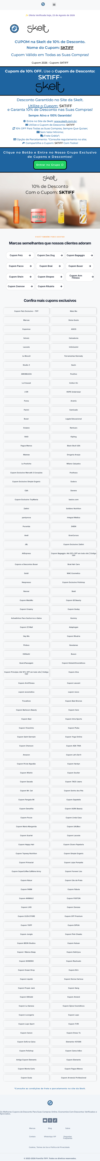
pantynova (26, 517)
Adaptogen (73, 627)
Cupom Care (73, 710)
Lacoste (26, 347)
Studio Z (26, 365)
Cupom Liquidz (26, 979)
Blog (50, 1128)
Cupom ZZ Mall (26, 627)
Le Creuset (26, 383)
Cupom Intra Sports (73, 719)
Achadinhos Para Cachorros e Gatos (26, 618)
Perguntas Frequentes (67, 1137)
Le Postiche (26, 464)
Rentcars (73, 428)
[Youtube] (45, 1120)
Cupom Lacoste (73, 835)
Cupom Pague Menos (74, 1069)
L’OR (26, 392)
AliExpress (26, 553)
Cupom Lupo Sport (26, 1024)
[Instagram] (50, 1120)
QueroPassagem (26, 663)
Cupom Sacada (26, 782)
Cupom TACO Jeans (73, 782)
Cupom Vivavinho (26, 728)
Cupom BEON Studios (26, 943)
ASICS (73, 329)
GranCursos (74, 535)
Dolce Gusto (74, 320)
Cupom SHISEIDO (26, 961)
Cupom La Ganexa (26, 1006)
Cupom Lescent (73, 683)
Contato (32, 1136)
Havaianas (73, 645)
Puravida (26, 526)
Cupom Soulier (73, 773)
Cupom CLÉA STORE (26, 916)
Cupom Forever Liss (73, 871)
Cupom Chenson (26, 746)
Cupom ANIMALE (26, 898)
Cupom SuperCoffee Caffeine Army (26, 871)
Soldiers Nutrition (73, 508)
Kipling (74, 437)
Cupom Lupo (73, 1015)
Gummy (73, 618)
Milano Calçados (74, 464)
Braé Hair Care (74, 564)
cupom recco (73, 692)
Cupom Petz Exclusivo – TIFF (26, 311)
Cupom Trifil (73, 1024)
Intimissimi (73, 347)
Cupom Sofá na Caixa (26, 1042)
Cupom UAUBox (73, 826)
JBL (26, 544)
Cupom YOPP (26, 925)
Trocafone (26, 701)
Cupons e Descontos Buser (26, 564)
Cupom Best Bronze (73, 701)
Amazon (26, 755)
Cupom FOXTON (73, 898)
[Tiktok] (55, 1120)
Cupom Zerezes (73, 907)
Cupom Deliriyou (74, 952)
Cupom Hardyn (73, 764)
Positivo (73, 374)
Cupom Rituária (73, 636)
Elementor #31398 (73, 1042)
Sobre (67, 1128)
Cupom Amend (73, 997)
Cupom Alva (74, 672)
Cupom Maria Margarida (26, 826)
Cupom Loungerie (26, 1015)
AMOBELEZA (26, 374)
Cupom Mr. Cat (26, 791)
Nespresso (26, 582)
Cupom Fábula (74, 889)
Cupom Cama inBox (73, 1051)
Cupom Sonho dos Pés (73, 791)
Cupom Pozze (26, 818)
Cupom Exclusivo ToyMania (26, 499)
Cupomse (26, 329)
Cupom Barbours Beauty (26, 710)
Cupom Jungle (26, 934)
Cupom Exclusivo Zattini (73, 544)
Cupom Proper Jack (26, 988)
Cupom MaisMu (26, 600)
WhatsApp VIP (50, 1136)
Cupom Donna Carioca (73, 979)
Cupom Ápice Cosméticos (74, 1006)
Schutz (26, 338)
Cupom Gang (73, 988)
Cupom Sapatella (73, 800)
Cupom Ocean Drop (26, 970)
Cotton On (73, 383)
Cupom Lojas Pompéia (73, 862)
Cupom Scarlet (26, 835)
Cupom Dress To (74, 1033)
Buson (73, 654)
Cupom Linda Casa (74, 818)
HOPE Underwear (73, 392)
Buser (26, 419)
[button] (54, 4)
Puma (26, 401)
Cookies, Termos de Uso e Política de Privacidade (49, 1147)
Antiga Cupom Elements (26, 1060)
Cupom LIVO (26, 907)
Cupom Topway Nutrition (26, 853)
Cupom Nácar (26, 880)
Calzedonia (73, 338)
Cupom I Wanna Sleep (26, 952)
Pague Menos (26, 446)
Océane (26, 428)
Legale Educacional (73, 419)
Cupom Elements (73, 1060)
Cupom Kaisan (73, 943)
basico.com (74, 499)
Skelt (74, 591)
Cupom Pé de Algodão (26, 764)
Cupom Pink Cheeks (73, 934)
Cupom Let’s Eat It (73, 755)
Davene (73, 490)
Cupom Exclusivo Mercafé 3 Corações (26, 473)
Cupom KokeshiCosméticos (73, 663)
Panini (26, 410)
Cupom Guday (74, 609)
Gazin (73, 365)
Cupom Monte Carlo (26, 1069)
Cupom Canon (26, 1033)
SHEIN (73, 526)
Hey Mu (26, 636)
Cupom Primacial (26, 862)
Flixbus (26, 645)
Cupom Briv (74, 970)
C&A (26, 490)
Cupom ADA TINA (73, 746)
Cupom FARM (26, 889)
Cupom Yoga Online (73, 737)
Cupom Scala (26, 1078)
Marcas (26, 320)
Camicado (73, 410)
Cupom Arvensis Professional (73, 1078)
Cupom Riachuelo (73, 961)
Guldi (26, 573)
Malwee (26, 455)
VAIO (26, 437)
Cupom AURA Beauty (73, 809)
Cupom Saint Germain (26, 737)
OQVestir (26, 654)
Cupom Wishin (26, 773)
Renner (26, 591)
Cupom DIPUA (74, 925)
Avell (26, 535)
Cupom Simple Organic (73, 853)
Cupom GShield (26, 997)
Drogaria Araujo (73, 455)
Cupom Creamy (26, 609)
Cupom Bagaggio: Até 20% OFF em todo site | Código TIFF (73, 554)
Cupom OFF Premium (74, 916)
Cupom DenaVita (26, 809)
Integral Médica (73, 517)
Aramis (74, 401)
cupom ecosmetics (26, 692)
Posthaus (74, 473)
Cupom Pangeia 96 (26, 800)
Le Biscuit (26, 356)
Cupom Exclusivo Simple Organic (26, 481)
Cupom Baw (26, 719)
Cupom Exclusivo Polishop (73, 582)
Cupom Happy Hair (26, 844)
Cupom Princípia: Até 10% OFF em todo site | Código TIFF (26, 673)
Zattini (26, 508)
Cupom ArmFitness (26, 683)
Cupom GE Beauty (73, 600)
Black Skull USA (73, 446)
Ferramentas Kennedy (73, 356)
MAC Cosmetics (73, 573)
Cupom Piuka (73, 728)
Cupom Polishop (26, 1051)
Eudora (74, 481)
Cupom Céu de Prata (73, 880)
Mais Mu (73, 311)
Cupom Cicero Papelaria (73, 844)
